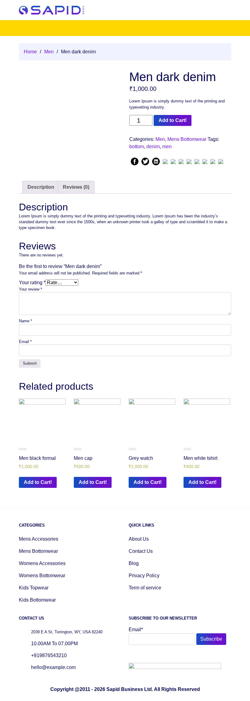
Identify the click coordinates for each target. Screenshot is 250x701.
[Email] (212, 161)
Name (25, 321)
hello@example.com (53, 667)
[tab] (40, 187)
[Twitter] (145, 161)
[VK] (197, 161)
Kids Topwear (33, 587)
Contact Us (141, 551)
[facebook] (132, 654)
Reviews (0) (76, 187)
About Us (139, 539)
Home (30, 51)
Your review (30, 289)
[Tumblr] (189, 161)
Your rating (32, 282)
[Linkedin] (156, 161)
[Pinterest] (165, 161)
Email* (136, 629)
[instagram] (146, 654)
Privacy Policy (144, 575)
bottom (136, 146)
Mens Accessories (38, 539)
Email (25, 341)
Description (40, 187)
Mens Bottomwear (186, 139)
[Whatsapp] (173, 161)
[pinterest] (154, 654)
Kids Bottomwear (37, 600)
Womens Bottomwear (42, 575)
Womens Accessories (42, 563)
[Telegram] (220, 161)
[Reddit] (181, 161)
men (167, 146)
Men (49, 51)
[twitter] (139, 654)
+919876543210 (49, 655)
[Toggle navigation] (227, 10)
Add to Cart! (173, 120)
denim (153, 146)
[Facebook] (134, 161)
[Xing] (204, 161)
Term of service (145, 587)
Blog (134, 563)
